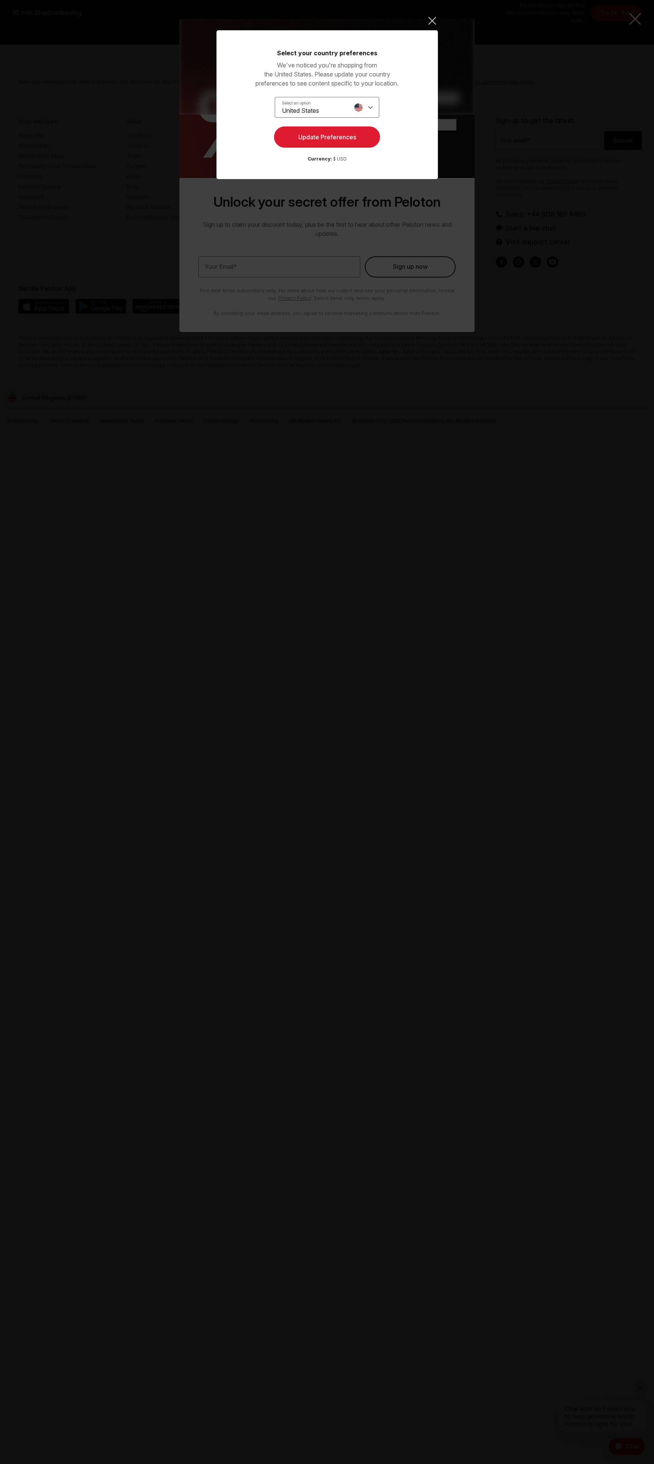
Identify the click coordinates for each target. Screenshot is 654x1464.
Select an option (296, 103)
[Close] (327, 20)
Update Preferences (327, 137)
